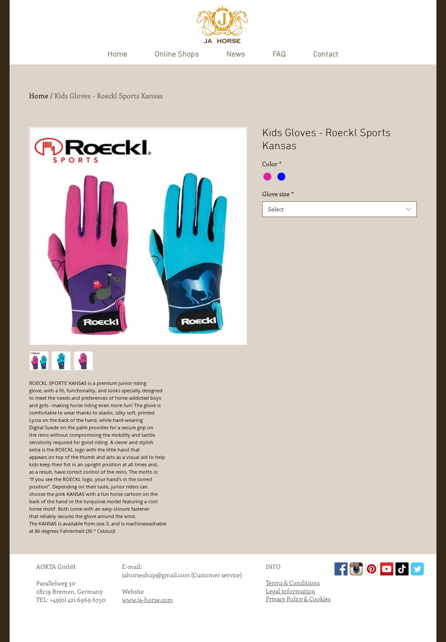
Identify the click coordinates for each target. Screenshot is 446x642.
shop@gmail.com (166, 575)
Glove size (278, 194)
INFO (273, 566)
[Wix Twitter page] (417, 568)
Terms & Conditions (293, 582)
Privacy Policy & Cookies (298, 599)
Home (38, 95)
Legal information (290, 591)
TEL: (43, 599)
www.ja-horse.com (147, 599)
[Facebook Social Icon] (341, 568)
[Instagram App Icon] (356, 568)
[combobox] (339, 209)
